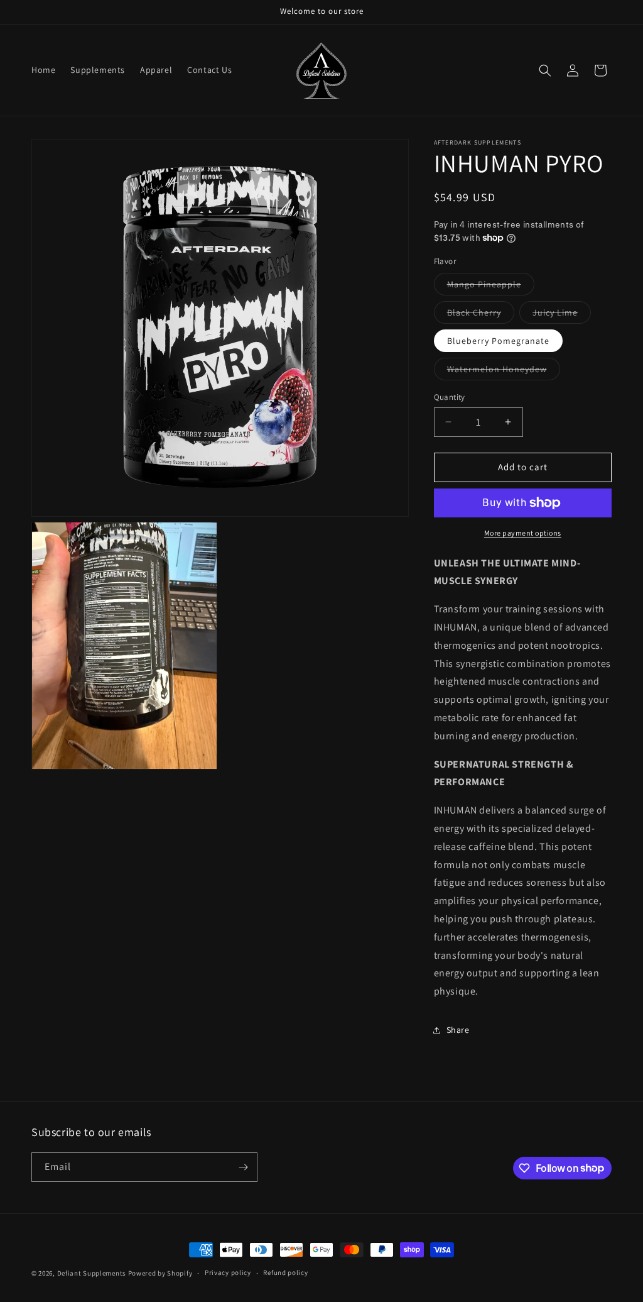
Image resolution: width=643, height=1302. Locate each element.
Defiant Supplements (91, 1273)
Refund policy (285, 1272)
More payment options (522, 533)
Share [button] (458, 1029)
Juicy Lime (561, 315)
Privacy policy (228, 1272)
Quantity (449, 397)
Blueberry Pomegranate (498, 340)
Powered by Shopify (160, 1273)
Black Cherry (480, 315)
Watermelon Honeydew (503, 371)
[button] (545, 70)
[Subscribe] (243, 1167)
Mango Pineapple (490, 286)
